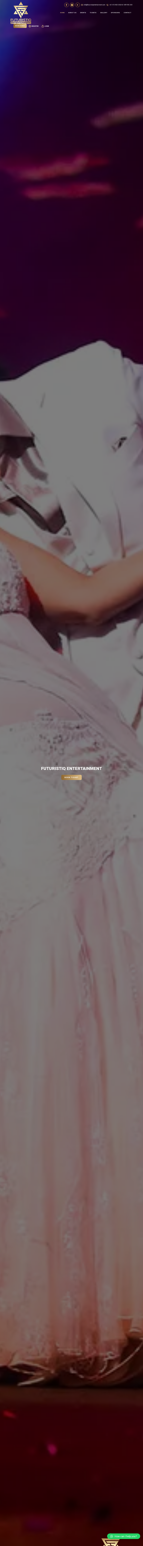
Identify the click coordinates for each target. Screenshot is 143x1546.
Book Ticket (20, 26)
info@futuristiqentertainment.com (94, 5)
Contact (127, 12)
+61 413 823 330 (115, 5)
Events (83, 12)
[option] (71, 773)
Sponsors (115, 12)
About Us (72, 12)
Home (62, 12)
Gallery (103, 12)
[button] (123, 1536)
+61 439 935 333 (126, 5)
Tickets (93, 12)
